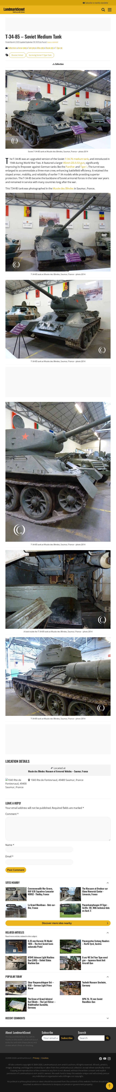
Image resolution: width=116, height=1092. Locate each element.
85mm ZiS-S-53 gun (74, 163)
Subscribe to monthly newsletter (96, 2)
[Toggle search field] (103, 10)
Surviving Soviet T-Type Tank (40, 55)
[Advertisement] (57, 24)
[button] (100, 1059)
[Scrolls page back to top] (109, 1086)
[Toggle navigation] (109, 9)
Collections (12, 47)
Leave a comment (52, 42)
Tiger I (83, 166)
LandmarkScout (14, 10)
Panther (70, 166)
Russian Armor (17, 55)
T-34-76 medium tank (77, 159)
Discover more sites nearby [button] (57, 923)
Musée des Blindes (63, 188)
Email (9, 856)
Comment (12, 814)
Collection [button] (59, 64)
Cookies (44, 1058)
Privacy (36, 1058)
